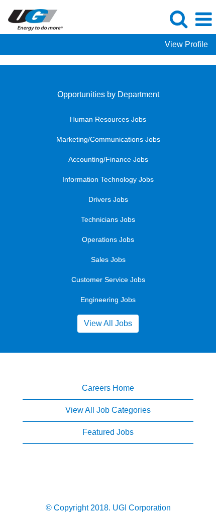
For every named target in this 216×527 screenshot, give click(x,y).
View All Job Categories (108, 410)
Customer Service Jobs (108, 280)
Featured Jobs (108, 432)
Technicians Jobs (108, 219)
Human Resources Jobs (108, 119)
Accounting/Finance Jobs (108, 159)
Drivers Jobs (108, 199)
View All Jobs (108, 323)
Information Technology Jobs (108, 179)
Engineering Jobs (108, 300)
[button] (203, 19)
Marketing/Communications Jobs (108, 139)
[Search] (178, 19)
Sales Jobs (108, 259)
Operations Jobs (108, 239)
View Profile (186, 44)
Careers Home (108, 388)
